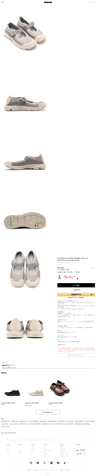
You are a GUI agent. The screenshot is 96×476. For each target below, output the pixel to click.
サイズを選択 (76, 285)
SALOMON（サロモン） (13, 439)
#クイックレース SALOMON (33, 421)
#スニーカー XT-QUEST (56, 423)
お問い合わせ (62, 452)
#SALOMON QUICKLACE (52, 421)
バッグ (19, 448)
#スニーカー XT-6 (70, 421)
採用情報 (67, 469)
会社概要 (61, 469)
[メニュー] (2, 2)
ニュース (78, 444)
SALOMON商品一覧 (47, 412)
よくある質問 (62, 450)
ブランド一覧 (46, 456)
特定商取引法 (35, 469)
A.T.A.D (32, 452)
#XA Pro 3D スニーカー (23, 423)
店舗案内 (61, 446)
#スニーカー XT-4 (5, 423)
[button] (76, 295)
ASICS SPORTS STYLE (48, 450)
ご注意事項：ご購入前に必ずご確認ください (75, 355)
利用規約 (29, 469)
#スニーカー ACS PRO (79, 421)
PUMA (45, 452)
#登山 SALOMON (15, 421)
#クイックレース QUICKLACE (68, 423)
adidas (45, 448)
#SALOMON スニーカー (6, 421)
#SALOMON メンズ (23, 421)
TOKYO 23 (33, 450)
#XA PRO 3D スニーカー (46, 423)
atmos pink (33, 448)
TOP (7, 439)
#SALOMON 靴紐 (43, 421)
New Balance (46, 454)
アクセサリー (20, 450)
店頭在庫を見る (77, 290)
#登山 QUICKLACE (86, 423)
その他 (7, 452)
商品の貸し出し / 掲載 (64, 454)
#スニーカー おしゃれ (5, 426)
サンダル (7, 450)
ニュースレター (63, 448)
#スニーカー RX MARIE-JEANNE (34, 423)
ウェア (19, 446)
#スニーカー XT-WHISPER (89, 421)
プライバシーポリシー (44, 469)
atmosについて (63, 456)
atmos (32, 446)
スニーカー (24, 439)
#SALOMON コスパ (61, 421)
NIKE (44, 446)
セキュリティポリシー (54, 469)
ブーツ (7, 448)
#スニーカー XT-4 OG (13, 423)
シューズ (19, 439)
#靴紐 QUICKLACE (78, 423)
